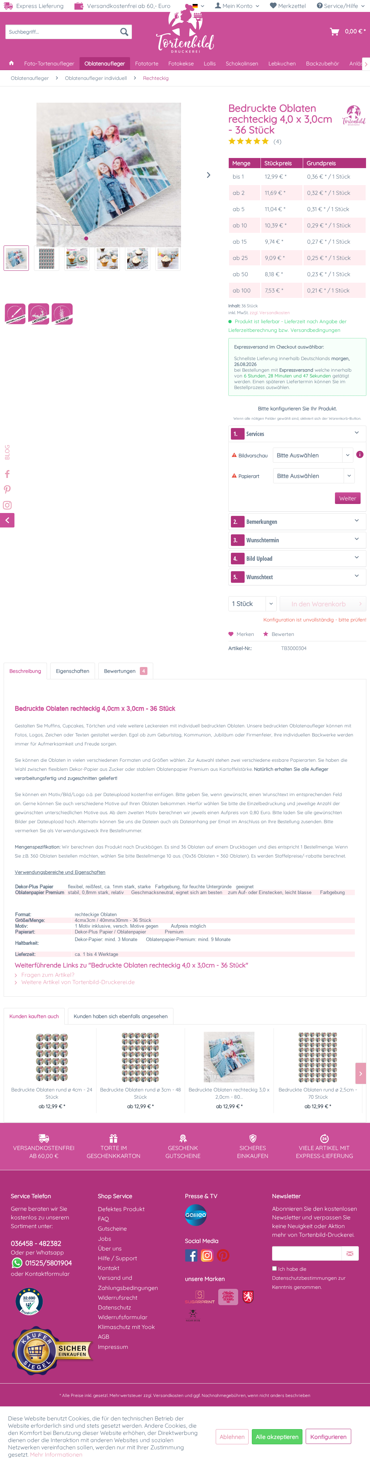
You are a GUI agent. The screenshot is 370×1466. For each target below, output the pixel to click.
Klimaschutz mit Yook (126, 1326)
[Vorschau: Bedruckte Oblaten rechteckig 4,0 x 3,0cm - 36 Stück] (16, 258)
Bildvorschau (253, 455)
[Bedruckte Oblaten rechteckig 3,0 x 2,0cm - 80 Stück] (229, 1057)
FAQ (103, 1218)
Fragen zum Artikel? (47, 974)
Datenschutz (114, 1307)
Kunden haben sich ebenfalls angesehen (121, 1016)
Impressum (113, 1346)
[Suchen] (124, 32)
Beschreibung (25, 671)
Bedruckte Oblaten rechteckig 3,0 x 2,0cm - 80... (229, 1093)
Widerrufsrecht (117, 1297)
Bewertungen (124, 671)
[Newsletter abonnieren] (350, 1253)
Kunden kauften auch (34, 1016)
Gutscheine (112, 1228)
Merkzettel (291, 5)
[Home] (11, 63)
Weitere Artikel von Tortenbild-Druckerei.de (77, 982)
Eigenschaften (72, 671)
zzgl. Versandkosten (270, 312)
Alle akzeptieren (277, 1436)
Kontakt (108, 1267)
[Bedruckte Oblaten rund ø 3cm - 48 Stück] (140, 1057)
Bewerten (282, 634)
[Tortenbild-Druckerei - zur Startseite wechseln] (185, 28)
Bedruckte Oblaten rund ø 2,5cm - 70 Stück (318, 1093)
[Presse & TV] (226, 1215)
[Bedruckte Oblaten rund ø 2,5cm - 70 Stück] (318, 1057)
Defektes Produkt (121, 1209)
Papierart (248, 476)
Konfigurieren (328, 1436)
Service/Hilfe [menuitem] (341, 5)
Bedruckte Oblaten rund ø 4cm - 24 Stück (51, 1093)
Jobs (104, 1238)
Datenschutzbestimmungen (304, 1278)
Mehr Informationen (56, 1454)
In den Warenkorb (319, 604)
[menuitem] (237, 5)
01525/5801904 (48, 1262)
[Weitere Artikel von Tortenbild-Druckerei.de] (353, 115)
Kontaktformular (47, 1273)
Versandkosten (168, 1395)
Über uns (110, 1248)
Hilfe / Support (117, 1258)
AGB (103, 1336)
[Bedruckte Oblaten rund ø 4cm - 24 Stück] (51, 1057)
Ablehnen (232, 1436)
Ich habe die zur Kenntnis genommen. (308, 1278)
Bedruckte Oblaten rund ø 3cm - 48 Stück (140, 1093)
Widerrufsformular (122, 1317)
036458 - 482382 (36, 1243)
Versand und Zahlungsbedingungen (128, 1282)
